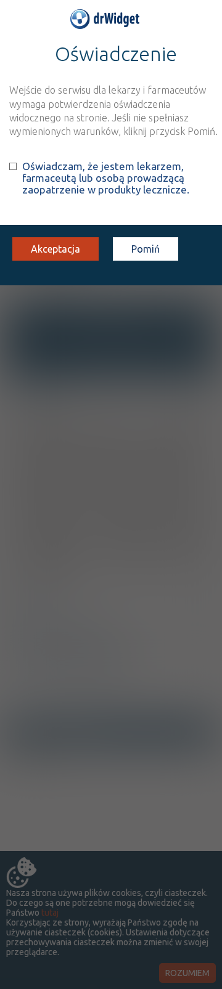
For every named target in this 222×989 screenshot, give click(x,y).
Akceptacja (55, 248)
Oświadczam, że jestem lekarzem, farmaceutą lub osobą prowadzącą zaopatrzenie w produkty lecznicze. (105, 177)
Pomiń (145, 248)
